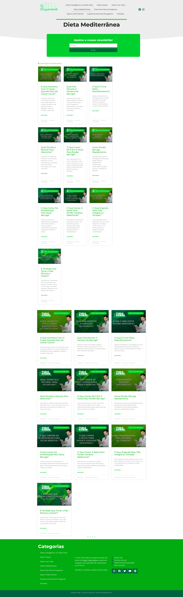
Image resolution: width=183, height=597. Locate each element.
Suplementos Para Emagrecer (100, 14)
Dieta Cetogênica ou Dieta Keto (79, 5)
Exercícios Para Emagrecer (105, 9)
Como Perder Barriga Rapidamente (99, 149)
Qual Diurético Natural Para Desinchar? (48, 149)
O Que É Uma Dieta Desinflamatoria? (124, 339)
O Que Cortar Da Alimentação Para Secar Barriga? (49, 211)
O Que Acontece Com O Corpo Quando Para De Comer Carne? (49, 90)
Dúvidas (120, 14)
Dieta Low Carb (118, 5)
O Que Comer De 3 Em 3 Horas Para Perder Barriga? (75, 151)
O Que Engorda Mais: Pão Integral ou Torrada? (100, 211)
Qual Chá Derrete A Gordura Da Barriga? (72, 90)
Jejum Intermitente (75, 14)
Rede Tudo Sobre (90, 560)
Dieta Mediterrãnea (82, 9)
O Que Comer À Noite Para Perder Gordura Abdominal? (75, 211)
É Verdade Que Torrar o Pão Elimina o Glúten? (48, 272)
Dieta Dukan (102, 5)
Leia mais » (44, 115)
